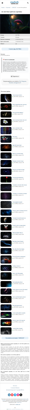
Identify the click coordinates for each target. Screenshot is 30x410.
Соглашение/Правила (15, 387)
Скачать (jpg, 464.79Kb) (15, 49)
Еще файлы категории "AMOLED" (15, 338)
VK (20, 81)
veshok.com (19, 402)
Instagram (16, 82)
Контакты (15, 385)
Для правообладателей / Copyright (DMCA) (15, 389)
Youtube (11, 82)
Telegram (23, 81)
